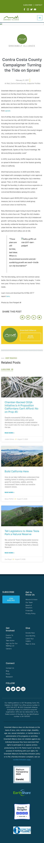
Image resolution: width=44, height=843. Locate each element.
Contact (38, 5)
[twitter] (31, 9)
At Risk (7, 83)
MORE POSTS (30, 337)
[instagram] (28, 9)
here (8, 296)
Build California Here (17, 471)
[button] (22, 317)
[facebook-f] (24, 9)
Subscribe (27, 5)
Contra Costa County (18, 83)
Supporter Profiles (33, 83)
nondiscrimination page (22, 760)
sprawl (7, 111)
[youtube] (35, 9)
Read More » (9, 433)
